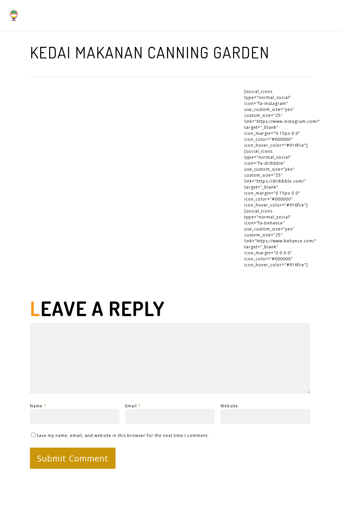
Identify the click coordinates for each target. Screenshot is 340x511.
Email (133, 406)
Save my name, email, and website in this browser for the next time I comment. (123, 435)
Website (229, 406)
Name (38, 406)
